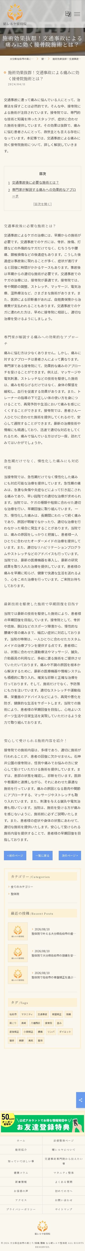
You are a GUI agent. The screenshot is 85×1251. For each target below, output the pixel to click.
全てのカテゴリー (22, 887)
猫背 (11, 1040)
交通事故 (42, 1014)
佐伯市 (13, 1014)
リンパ (51, 1031)
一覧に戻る (42, 855)
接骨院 (48, 1023)
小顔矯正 (28, 1031)
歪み (59, 1023)
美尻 (30, 1040)
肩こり (13, 1023)
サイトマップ (64, 1209)
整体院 (15, 894)
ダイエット (65, 1031)
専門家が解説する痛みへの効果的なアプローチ (44, 192)
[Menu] (76, 13)
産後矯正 (14, 1031)
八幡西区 (35, 1023)
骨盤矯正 (56, 1014)
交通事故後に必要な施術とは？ (35, 182)
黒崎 (23, 1023)
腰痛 (40, 1031)
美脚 (21, 1040)
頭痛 (68, 1014)
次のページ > (70, 855)
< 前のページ (15, 855)
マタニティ (27, 1014)
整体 (40, 1040)
